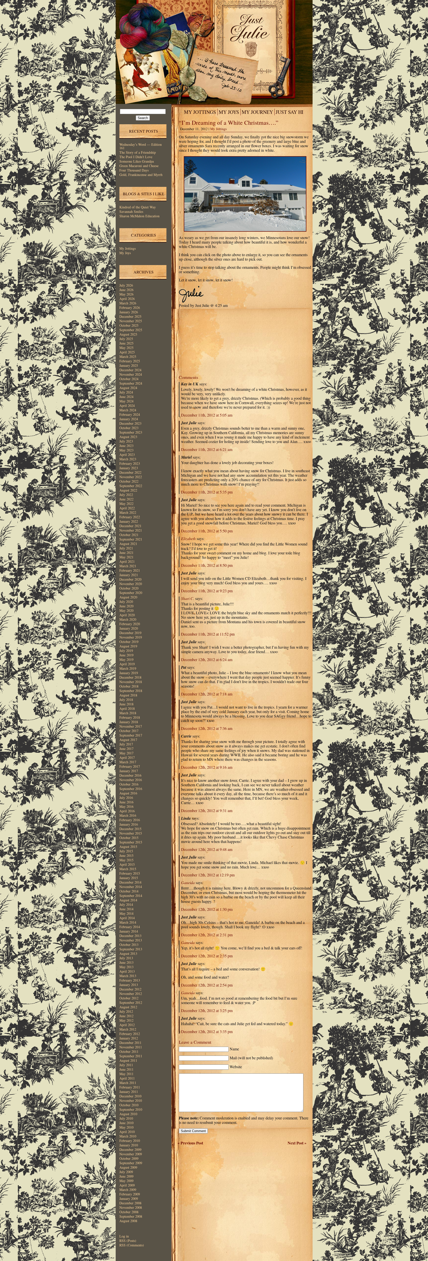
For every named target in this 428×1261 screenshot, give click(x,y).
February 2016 (129, 819)
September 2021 (130, 539)
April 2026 (127, 298)
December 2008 (130, 1203)
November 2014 (130, 886)
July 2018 (126, 699)
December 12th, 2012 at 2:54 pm (207, 985)
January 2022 (128, 521)
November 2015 (130, 833)
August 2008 (128, 1220)
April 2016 (127, 811)
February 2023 (129, 463)
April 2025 (127, 352)
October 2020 (128, 588)
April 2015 (127, 864)
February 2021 (129, 570)
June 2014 (126, 909)
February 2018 (129, 717)
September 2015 (130, 842)
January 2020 (128, 628)
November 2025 (130, 321)
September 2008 (130, 1216)
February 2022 (129, 517)
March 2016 (127, 815)
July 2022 (126, 494)
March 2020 (127, 619)
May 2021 (126, 557)
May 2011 (126, 1073)
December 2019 (130, 632)
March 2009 (127, 1189)
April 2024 (127, 405)
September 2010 (130, 1109)
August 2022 (128, 490)
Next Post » (297, 1143)
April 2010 (127, 1131)
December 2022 (130, 472)
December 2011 (130, 1042)
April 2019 (127, 664)
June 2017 (126, 748)
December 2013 (130, 935)
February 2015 (129, 873)
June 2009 (126, 1176)
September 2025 (130, 329)
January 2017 (128, 770)
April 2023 (127, 454)
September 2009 (130, 1163)
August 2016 (128, 793)
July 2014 (126, 904)
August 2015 (128, 846)
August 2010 (128, 1114)
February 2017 (129, 766)
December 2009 (130, 1149)
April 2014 (127, 917)
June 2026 (126, 289)
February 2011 (129, 1087)
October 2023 (128, 427)
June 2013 (126, 962)
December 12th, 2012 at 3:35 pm (207, 1031)
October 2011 (128, 1051)
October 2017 (128, 730)
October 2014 (128, 891)
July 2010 (126, 1118)
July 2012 (126, 1011)
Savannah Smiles (131, 211)
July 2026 (126, 285)
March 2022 (127, 512)
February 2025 (129, 361)
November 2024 (130, 374)
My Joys (125, 252)
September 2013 (130, 949)
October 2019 (128, 641)
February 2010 (129, 1140)
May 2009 (126, 1180)
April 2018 (127, 708)
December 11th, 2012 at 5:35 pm (207, 492)
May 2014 (126, 913)
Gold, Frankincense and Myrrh (140, 174)
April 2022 (127, 508)
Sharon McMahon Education (139, 216)
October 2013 (128, 944)
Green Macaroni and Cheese (139, 165)
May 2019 (126, 659)
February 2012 (129, 1033)
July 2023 (126, 441)
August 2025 (128, 334)
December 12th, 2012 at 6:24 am (206, 659)
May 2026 (126, 294)
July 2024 (126, 392)
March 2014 (127, 922)
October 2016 (128, 784)
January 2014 (128, 931)
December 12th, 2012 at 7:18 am (206, 693)
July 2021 (126, 548)
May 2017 (126, 753)
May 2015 (126, 860)
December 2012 (130, 989)
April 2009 (127, 1185)
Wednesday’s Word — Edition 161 (140, 146)
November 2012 (130, 993)
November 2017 (130, 726)
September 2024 (130, 383)
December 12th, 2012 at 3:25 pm (207, 1010)
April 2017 (127, 757)
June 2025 (126, 343)
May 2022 (126, 503)
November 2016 (130, 779)
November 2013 (130, 940)
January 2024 (128, 419)
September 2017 (130, 735)
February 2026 (129, 307)
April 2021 (127, 561)
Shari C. (187, 598)
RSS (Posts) (127, 1240)
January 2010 (128, 1145)
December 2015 (130, 828)
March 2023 (127, 459)
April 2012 (127, 1024)
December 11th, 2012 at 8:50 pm (207, 565)
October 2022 (128, 481)
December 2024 (130, 370)
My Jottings (127, 248)
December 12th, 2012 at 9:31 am (206, 810)
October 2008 (128, 1212)
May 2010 (126, 1127)
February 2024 (129, 414)
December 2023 (130, 423)
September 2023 (130, 432)
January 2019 (128, 672)
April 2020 (127, 615)
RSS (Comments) (131, 1245)
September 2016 (130, 788)
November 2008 (130, 1207)
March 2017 (127, 762)
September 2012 (130, 1002)
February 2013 (129, 980)
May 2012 (126, 1020)
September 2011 (130, 1056)
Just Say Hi (289, 112)
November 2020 (130, 583)
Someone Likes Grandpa (136, 161)
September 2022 (130, 485)
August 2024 (128, 387)
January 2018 (128, 721)
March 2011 (127, 1082)
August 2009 (128, 1167)
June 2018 (126, 704)
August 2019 (128, 646)
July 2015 (126, 851)
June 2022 (126, 499)
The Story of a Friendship (137, 152)
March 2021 (127, 566)
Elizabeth (188, 538)
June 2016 (126, 802)
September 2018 (130, 690)
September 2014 (130, 895)
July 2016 (126, 797)
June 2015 (126, 855)
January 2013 (128, 984)
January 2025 (128, 365)
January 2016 (128, 824)
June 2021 (126, 552)
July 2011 (126, 1065)
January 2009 (128, 1198)
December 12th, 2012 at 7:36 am (206, 728)
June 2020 (126, 606)
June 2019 (126, 655)
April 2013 (127, 971)
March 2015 (127, 868)
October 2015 (128, 837)
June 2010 (126, 1122)
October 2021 (128, 534)
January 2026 (128, 312)
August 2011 (128, 1060)
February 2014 (129, 926)
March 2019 (127, 668)
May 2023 (126, 450)
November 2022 (130, 476)
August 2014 (128, 900)
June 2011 (126, 1069)
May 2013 (126, 966)
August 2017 (128, 739)
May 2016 (126, 806)
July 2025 (126, 338)
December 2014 (130, 882)
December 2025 (130, 316)
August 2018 (128, 695)
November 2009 (130, 1154)
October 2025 (128, 325)
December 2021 (130, 525)
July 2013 (126, 958)
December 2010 (130, 1096)
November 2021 (130, 530)
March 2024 (127, 410)
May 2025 (126, 347)
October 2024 (128, 378)
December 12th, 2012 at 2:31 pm (207, 934)
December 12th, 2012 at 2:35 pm (207, 955)
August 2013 (128, 953)
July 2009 (126, 1171)
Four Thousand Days (134, 170)
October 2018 (128, 686)
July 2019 (126, 650)
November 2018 (130, 681)
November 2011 (130, 1047)
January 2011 (128, 1091)
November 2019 (130, 637)
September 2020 (130, 592)
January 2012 (128, 1038)
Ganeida (188, 882)
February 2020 (129, 623)
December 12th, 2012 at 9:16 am (206, 767)
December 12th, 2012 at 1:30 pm (207, 909)
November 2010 (130, 1100)
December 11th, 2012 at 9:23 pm (207, 590)
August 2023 (128, 436)
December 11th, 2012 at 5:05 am (206, 415)
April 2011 (127, 1078)
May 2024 (126, 401)
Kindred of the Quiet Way (137, 207)
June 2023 (126, 445)
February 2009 (129, 1194)
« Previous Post (190, 1143)
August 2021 (128, 543)
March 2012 (127, 1029)
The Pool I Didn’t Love (135, 156)
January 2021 (128, 574)
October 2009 (128, 1158)
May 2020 (126, 610)
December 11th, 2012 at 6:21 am (206, 449)
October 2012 (128, 998)
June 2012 (126, 1016)
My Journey (257, 112)
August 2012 (128, 1007)
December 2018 (130, 677)
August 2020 (128, 597)
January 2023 (128, 468)
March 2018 (127, 713)
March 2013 (127, 975)
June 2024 (126, 396)
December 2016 (130, 775)
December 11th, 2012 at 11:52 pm (208, 634)
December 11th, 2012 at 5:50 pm (207, 530)
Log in (124, 1236)
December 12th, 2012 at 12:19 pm (208, 874)
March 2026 (127, 303)
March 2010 (127, 1136)
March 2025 (127, 356)
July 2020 (126, 601)
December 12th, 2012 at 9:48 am (206, 849)
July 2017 (126, 744)
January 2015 (128, 877)
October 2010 (128, 1105)
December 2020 (130, 579)
